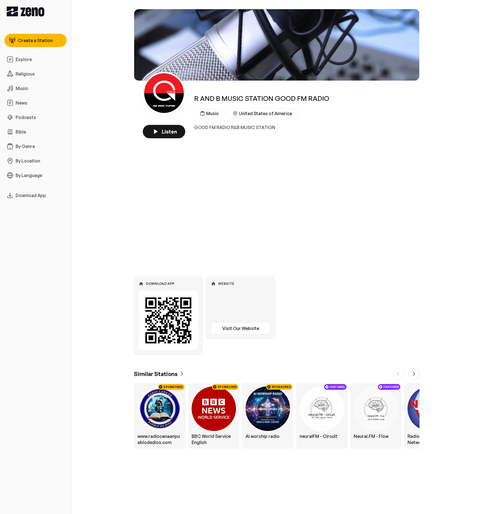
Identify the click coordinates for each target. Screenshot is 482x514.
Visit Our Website (240, 328)
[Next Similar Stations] (414, 373)
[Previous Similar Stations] (398, 373)
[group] (277, 416)
